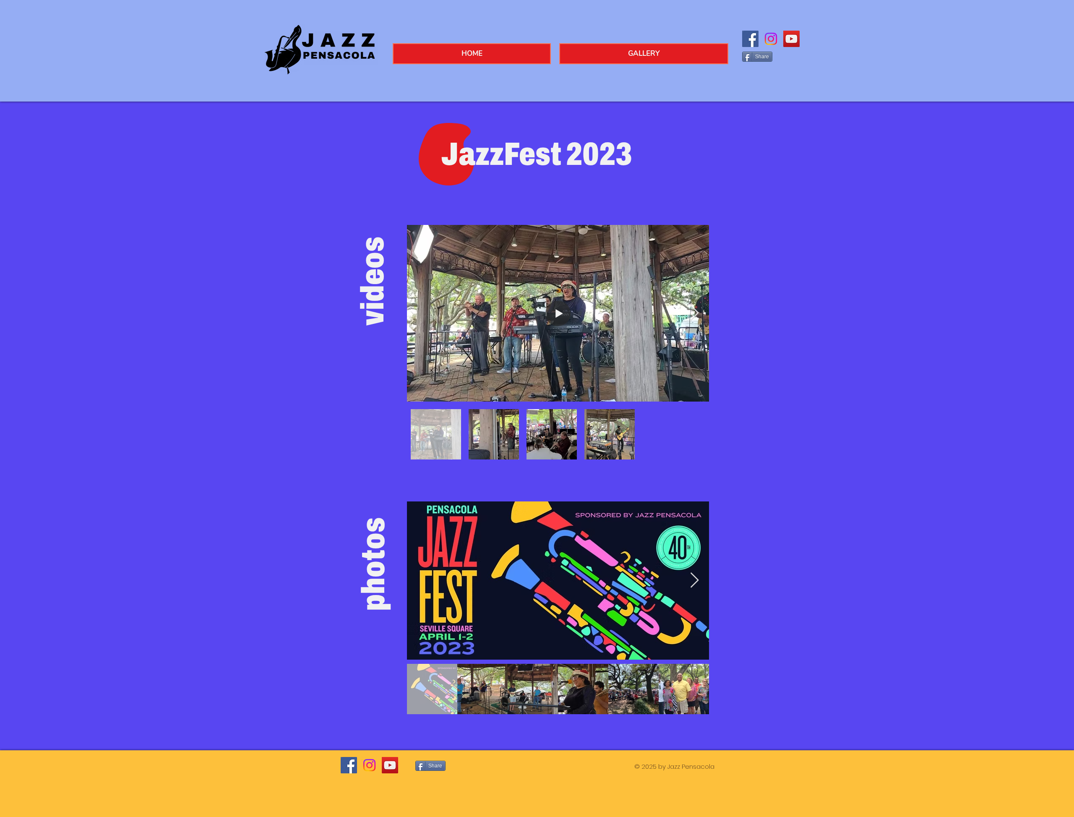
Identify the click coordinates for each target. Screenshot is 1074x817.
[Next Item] (694, 313)
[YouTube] (791, 39)
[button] (643, 53)
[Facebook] (750, 39)
